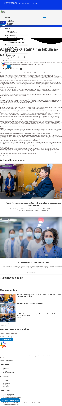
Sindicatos (7, 17)
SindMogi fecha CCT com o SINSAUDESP (33, 262)
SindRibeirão (10, 26)
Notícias (7, 44)
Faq (8, 58)
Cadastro (7, 53)
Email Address (4, 337)
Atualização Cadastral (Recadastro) (16, 57)
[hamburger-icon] (44, 17)
